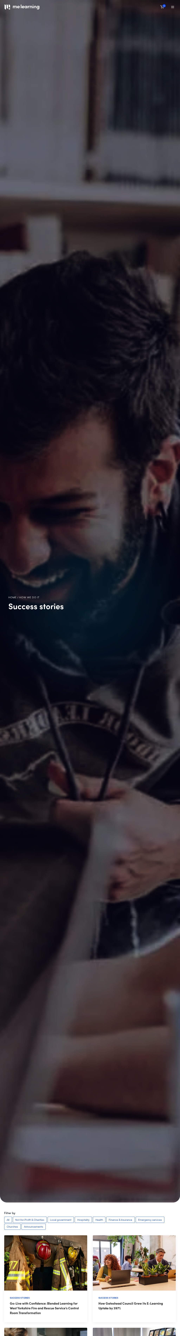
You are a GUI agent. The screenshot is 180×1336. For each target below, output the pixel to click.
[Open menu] (172, 7)
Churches (12, 1226)
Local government (60, 1219)
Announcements (33, 1226)
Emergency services (150, 1219)
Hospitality (83, 1219)
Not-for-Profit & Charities (29, 1219)
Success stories (20, 1298)
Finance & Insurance (120, 1219)
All (8, 1219)
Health (99, 1219)
